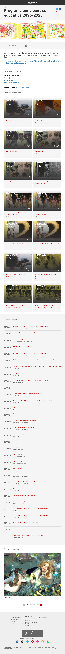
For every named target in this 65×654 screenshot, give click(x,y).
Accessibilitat (43, 617)
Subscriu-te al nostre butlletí (27, 638)
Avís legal (15, 647)
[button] (27, 604)
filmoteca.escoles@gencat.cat (23, 87)
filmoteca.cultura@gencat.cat (17, 623)
